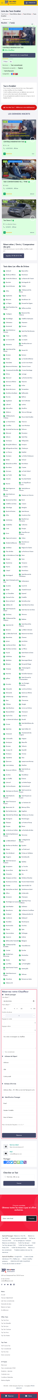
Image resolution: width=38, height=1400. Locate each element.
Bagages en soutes (7, 1019)
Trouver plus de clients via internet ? (11, 1264)
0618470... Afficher (11, 227)
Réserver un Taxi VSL (19, 1236)
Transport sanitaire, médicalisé (18, 1238)
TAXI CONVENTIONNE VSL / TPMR (15, 182)
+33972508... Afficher (12, 148)
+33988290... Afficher (12, 188)
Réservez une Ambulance (9, 1243)
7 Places (5, 61)
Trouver (19, 1183)
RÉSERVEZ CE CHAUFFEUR (19, 55)
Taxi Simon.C (7, 220)
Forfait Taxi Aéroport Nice (19, 1247)
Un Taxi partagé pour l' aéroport (22, 1241)
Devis (30, 1396)
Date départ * (6, 997)
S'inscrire (31, 1218)
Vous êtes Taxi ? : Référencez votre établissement (20, 107)
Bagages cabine (6, 1026)
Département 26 (7, 19)
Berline (32, 194)
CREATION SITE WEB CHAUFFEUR (20, 1261)
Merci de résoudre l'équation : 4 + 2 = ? (13, 1125)
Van (11, 61)
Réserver (19, 1135)
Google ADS (18, 1256)
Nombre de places (7, 1012)
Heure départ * (6, 1005)
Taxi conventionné (9, 1052)
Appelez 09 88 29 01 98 (14, 256)
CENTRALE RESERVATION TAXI (13, 142)
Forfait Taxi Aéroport (23, 1243)
